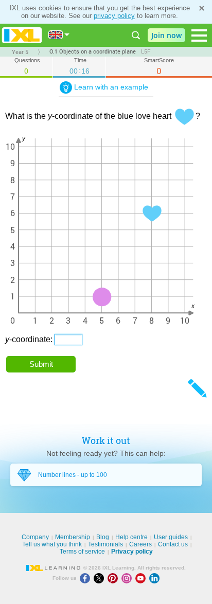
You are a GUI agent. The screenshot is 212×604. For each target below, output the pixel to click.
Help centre (131, 537)
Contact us (173, 544)
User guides (171, 537)
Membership (72, 537)
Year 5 (20, 52)
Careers (140, 544)
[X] (101, 578)
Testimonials (105, 544)
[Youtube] (142, 578)
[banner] (22, 35)
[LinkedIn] (155, 578)
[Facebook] (87, 578)
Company (35, 537)
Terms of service (82, 551)
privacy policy (114, 16)
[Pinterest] (114, 578)
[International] (59, 35)
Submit (41, 364)
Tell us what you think (52, 544)
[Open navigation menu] (199, 35)
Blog (102, 537)
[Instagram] (128, 578)
